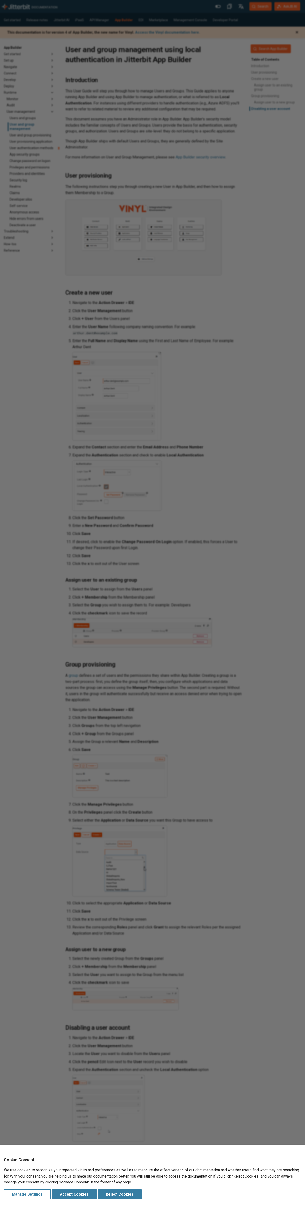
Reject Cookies (119, 1194)
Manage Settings (27, 1194)
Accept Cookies (74, 1194)
